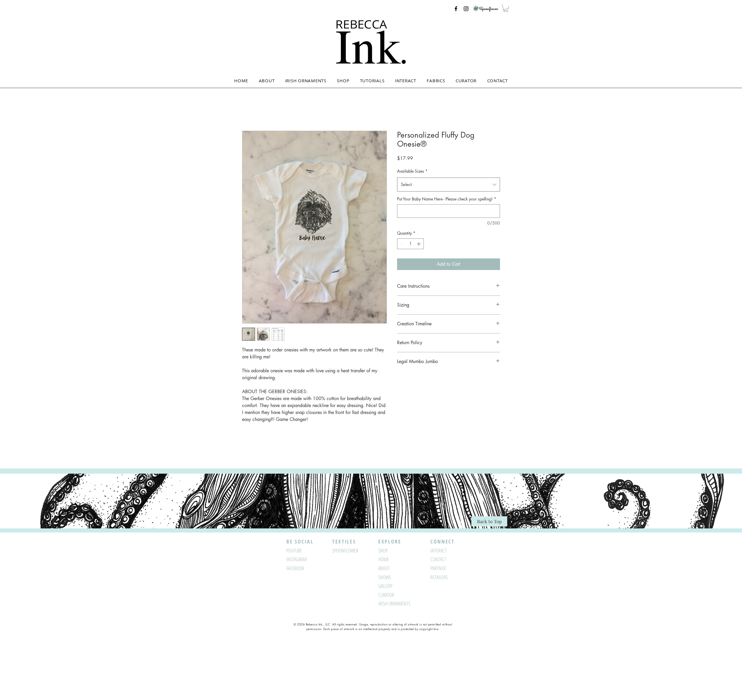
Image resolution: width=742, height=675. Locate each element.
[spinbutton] (410, 244)
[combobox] (448, 184)
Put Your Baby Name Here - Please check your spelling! (446, 199)
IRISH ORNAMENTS (394, 603)
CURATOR (386, 594)
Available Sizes (412, 171)
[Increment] (419, 244)
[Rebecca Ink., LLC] (456, 9)
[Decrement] (401, 244)
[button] (505, 8)
